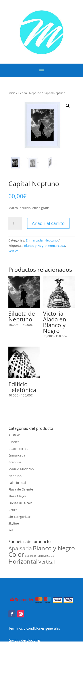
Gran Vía (14, 462)
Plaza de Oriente (20, 489)
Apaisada (20, 548)
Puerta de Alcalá (20, 503)
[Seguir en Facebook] (11, 613)
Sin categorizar (19, 517)
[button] (68, 106)
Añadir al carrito (48, 223)
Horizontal (23, 561)
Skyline (13, 523)
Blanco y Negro (35, 245)
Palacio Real (17, 483)
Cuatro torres (18, 449)
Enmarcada (34, 240)
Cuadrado (31, 555)
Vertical (13, 251)
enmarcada (56, 245)
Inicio (11, 93)
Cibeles (13, 442)
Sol (10, 530)
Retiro (12, 510)
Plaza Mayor (17, 496)
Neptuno (35, 93)
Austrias (14, 435)
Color (16, 554)
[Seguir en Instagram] (20, 613)
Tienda (22, 93)
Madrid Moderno (21, 469)
